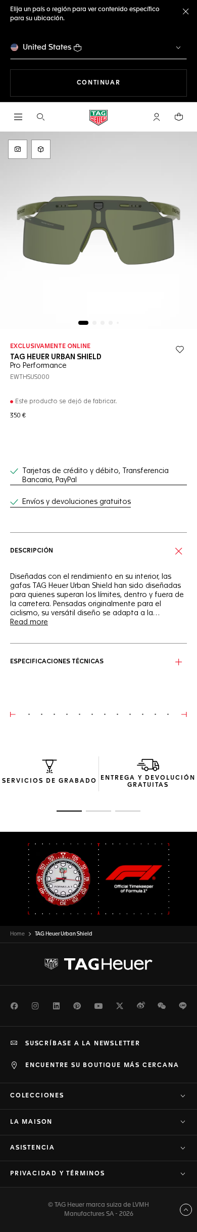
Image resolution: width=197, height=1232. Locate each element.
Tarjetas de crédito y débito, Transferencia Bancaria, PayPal (95, 476)
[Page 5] (118, 323)
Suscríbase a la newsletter (82, 1044)
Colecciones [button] (37, 1096)
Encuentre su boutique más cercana (102, 1066)
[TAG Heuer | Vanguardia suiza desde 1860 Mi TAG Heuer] (98, 964)
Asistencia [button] (32, 1148)
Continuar (132, 82)
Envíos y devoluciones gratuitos (76, 501)
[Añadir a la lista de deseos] (180, 349)
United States (47, 47)
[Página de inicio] (98, 117)
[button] (157, 117)
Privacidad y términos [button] (57, 1174)
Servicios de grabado (49, 781)
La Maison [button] (31, 1122)
